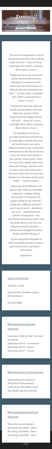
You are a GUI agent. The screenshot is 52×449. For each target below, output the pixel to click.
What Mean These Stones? (21, 383)
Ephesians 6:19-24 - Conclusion (23, 343)
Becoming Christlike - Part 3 (22, 431)
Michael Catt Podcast (28, 372)
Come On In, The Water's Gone (23, 387)
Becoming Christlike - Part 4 (22, 427)
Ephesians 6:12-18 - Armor (21, 347)
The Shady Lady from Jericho (22, 390)
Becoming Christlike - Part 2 (22, 435)
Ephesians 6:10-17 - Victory (21, 351)
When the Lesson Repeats (21, 424)
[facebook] (26, 442)
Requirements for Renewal (21, 380)
